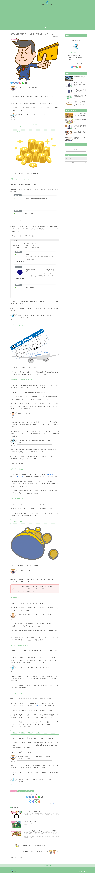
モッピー (36, 705)
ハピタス (42, 705)
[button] (85, 163)
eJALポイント (20, 476)
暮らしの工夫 (14, 791)
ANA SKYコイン (51, 474)
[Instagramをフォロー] (33, 801)
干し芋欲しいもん (76, 52)
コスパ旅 (20, 791)
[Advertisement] (47, 16)
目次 (33, 124)
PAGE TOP (48, 865)
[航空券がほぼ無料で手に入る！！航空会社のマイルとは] (17, 83)
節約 (28, 791)
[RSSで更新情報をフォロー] (39, 801)
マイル (24, 791)
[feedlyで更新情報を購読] (36, 801)
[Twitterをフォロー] (30, 801)
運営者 (32, 791)
